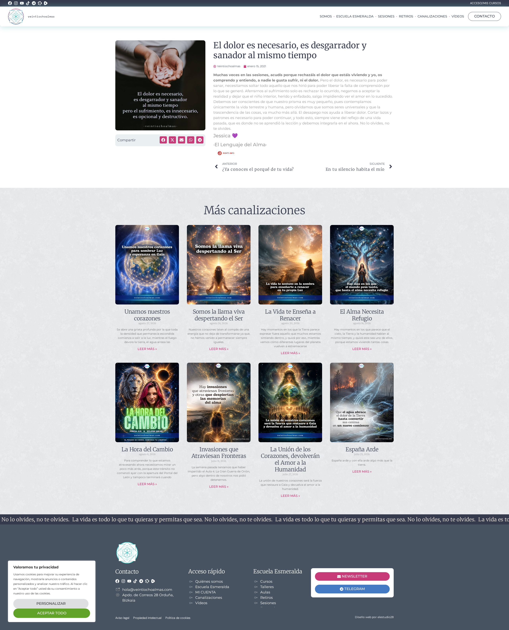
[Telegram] (34, 3)
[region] (51, 591)
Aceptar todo (51, 613)
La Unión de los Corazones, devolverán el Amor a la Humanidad (290, 459)
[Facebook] (10, 3)
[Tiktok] (28, 3)
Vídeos (458, 16)
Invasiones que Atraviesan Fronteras (218, 453)
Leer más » (147, 349)
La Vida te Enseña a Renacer (290, 315)
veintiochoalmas (41, 16)
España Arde (362, 449)
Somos (326, 16)
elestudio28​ (386, 617)
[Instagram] (16, 3)
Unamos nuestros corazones (147, 315)
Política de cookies (177, 618)
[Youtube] (22, 3)
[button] (163, 139)
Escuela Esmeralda (355, 16)
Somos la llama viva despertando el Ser (219, 315)
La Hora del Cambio (147, 449)
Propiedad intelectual (147, 618)
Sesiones (386, 16)
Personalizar (51, 603)
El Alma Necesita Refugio (362, 315)
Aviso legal (122, 618)
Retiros (406, 16)
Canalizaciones (432, 16)
